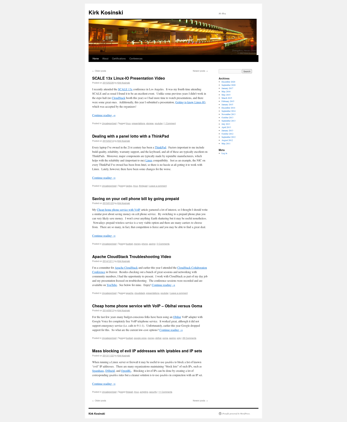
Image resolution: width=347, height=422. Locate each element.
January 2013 (227, 130)
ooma (165, 337)
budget (129, 243)
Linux (148, 160)
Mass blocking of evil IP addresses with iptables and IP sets (147, 350)
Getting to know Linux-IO (190, 102)
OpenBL (126, 371)
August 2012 (227, 140)
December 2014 (228, 107)
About (105, 58)
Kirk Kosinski (106, 12)
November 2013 (228, 114)
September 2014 (228, 110)
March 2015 (227, 97)
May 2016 (226, 91)
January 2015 (227, 104)
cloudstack (139, 293)
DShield (110, 371)
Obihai (177, 317)
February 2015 (228, 101)
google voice (140, 337)
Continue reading (103, 115)
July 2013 (226, 123)
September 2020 (228, 84)
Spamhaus (98, 371)
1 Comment (170, 123)
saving (152, 243)
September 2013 (228, 120)
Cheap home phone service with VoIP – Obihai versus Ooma (147, 305)
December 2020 (228, 81)
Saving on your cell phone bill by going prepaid (135, 198)
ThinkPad (160, 147)
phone (145, 243)
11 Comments (165, 391)
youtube (159, 123)
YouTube (112, 285)
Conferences (136, 58)
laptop (129, 185)
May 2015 (226, 94)
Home (96, 58)
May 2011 (226, 143)
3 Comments (163, 243)
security (153, 391)
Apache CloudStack (126, 267)
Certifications (119, 58)
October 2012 (227, 133)
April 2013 (226, 127)
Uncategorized (109, 123)
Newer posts (200, 70)
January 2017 (227, 88)
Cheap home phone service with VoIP (118, 209)
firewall (129, 391)
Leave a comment (158, 185)
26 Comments (189, 337)
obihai (158, 337)
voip (179, 337)
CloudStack (118, 98)
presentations (138, 123)
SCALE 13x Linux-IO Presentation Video (128, 78)
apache (129, 293)
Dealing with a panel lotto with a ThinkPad (130, 136)
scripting (144, 391)
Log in (224, 153)
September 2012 (228, 136)
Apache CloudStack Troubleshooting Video (131, 256)
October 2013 (227, 117)
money (137, 243)
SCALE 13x (125, 89)
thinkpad (143, 185)
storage (150, 123)
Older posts (99, 70)
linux (128, 123)
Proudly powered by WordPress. (236, 413)
